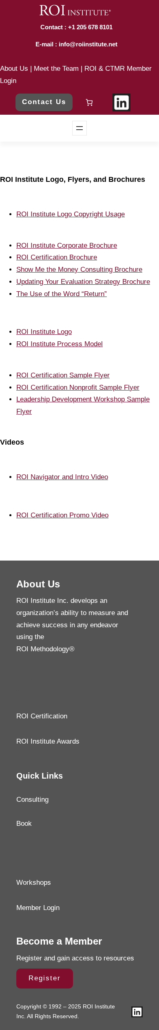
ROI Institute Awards (48, 741)
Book (24, 823)
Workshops (33, 882)
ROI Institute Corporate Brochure (66, 245)
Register (45, 978)
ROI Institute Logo (44, 332)
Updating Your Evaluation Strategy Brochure (83, 282)
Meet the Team (56, 68)
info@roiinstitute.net (87, 44)
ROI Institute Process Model (59, 344)
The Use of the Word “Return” (61, 294)
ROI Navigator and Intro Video (62, 477)
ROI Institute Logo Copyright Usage (70, 214)
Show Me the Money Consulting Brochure (79, 269)
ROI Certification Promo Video (62, 515)
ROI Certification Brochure (56, 257)
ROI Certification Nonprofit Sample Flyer (77, 387)
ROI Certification (41, 716)
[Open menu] (79, 128)
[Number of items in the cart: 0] (89, 102)
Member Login (38, 908)
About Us (14, 68)
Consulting (32, 799)
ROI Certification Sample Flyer (63, 375)
